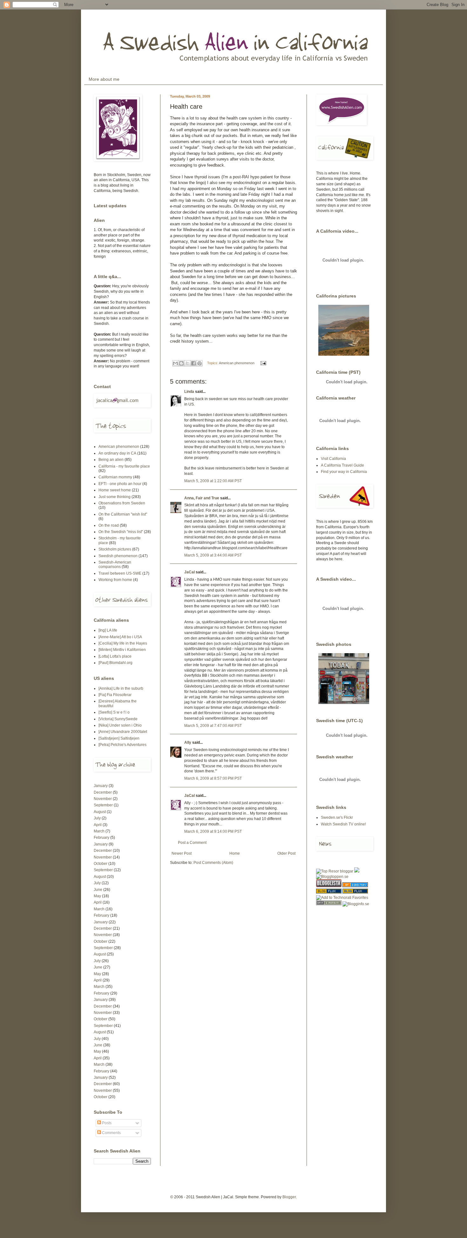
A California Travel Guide (342, 465)
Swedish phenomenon (118, 556)
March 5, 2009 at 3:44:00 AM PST (213, 555)
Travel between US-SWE (119, 573)
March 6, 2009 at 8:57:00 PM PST (213, 778)
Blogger (289, 1197)
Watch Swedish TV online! (343, 824)
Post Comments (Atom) (213, 862)
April (98, 825)
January (101, 785)
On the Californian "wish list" (122, 514)
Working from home (115, 580)
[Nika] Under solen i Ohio (120, 725)
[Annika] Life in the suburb (120, 688)
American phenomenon (236, 363)
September (103, 805)
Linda (189, 391)
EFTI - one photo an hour (119, 484)
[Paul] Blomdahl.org (115, 662)
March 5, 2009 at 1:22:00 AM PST (213, 481)
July (97, 818)
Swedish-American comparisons (114, 564)
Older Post (286, 853)
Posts (106, 1123)
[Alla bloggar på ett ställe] (355, 904)
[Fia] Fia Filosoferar (115, 695)
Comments (111, 1133)
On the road (108, 525)
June (98, 889)
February (101, 837)
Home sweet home (114, 490)
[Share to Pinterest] (199, 363)
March (99, 831)
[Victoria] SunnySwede (118, 719)
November (103, 799)
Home (234, 853)
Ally (187, 742)
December (103, 792)
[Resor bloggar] (334, 871)
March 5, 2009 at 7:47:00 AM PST (213, 725)
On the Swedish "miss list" (120, 532)
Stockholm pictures (114, 549)
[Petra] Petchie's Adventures (122, 744)
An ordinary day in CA (117, 453)
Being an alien (111, 459)
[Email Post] (262, 363)
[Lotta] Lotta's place (115, 656)
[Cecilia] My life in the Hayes (122, 643)
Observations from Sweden (121, 503)
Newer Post (182, 853)
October (100, 863)
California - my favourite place (124, 466)
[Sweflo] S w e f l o (114, 712)
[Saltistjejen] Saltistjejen (118, 738)
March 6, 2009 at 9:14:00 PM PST (213, 831)
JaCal (189, 572)
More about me (104, 79)
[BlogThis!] (181, 363)
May (97, 896)
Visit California (333, 458)
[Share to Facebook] (193, 363)
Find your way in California (344, 471)
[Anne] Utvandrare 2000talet (122, 731)
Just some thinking (114, 497)
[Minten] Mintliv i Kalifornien (122, 649)
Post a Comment (192, 842)
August (100, 812)
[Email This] (175, 363)
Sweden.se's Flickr (337, 817)
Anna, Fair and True (201, 498)
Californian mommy (115, 477)
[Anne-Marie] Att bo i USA (120, 637)
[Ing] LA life (107, 630)
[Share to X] (187, 363)
